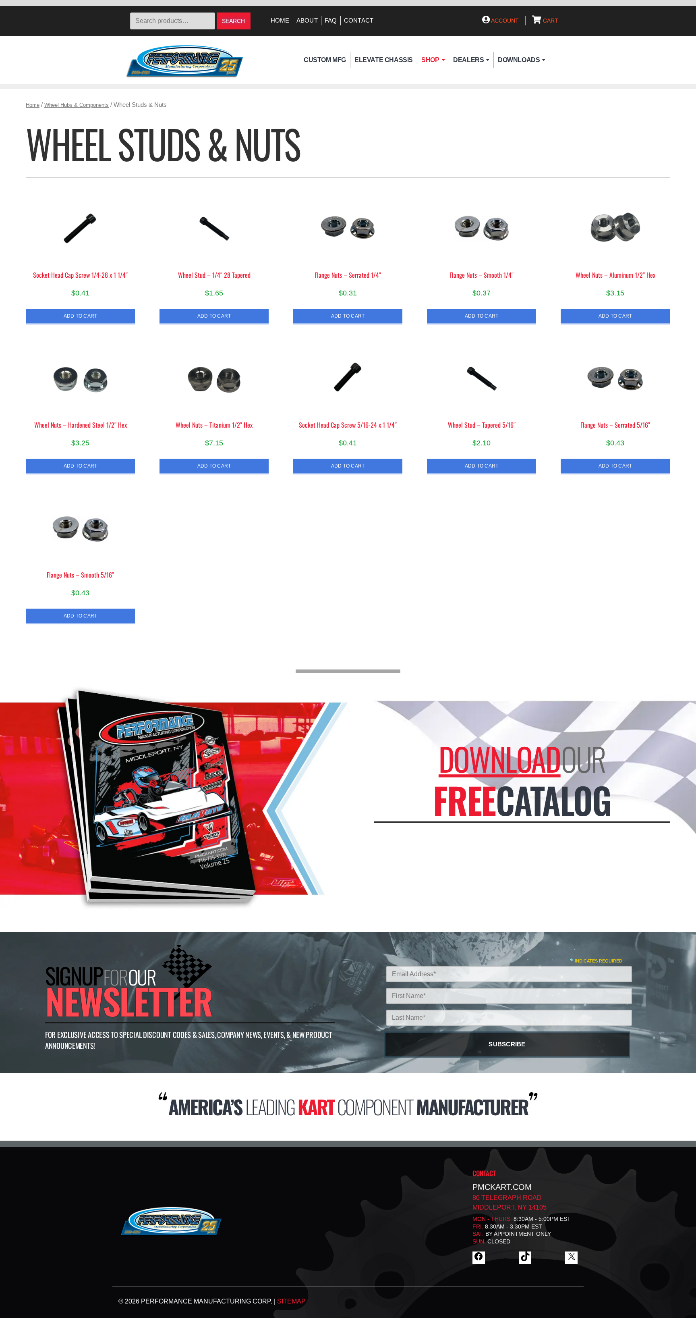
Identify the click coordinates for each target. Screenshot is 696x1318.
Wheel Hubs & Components (76, 105)
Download (500, 758)
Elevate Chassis (383, 59)
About (307, 20)
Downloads (519, 59)
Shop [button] (430, 59)
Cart (549, 20)
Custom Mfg (325, 59)
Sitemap (291, 1301)
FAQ (331, 20)
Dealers (468, 59)
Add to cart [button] (80, 315)
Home (280, 20)
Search (233, 21)
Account (504, 20)
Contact (359, 20)
